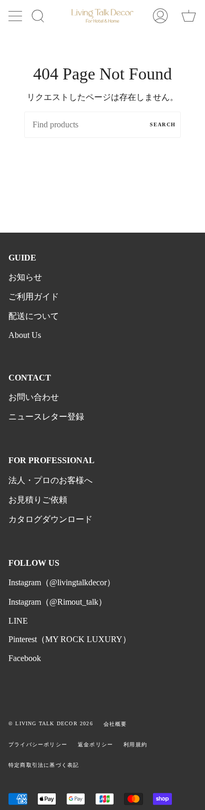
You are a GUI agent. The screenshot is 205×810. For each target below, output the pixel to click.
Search (163, 124)
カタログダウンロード (50, 519)
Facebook (24, 658)
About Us (24, 335)
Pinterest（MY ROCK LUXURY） (69, 639)
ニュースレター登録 (46, 416)
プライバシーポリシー (37, 744)
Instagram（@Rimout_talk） (57, 601)
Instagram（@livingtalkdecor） (61, 582)
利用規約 (135, 744)
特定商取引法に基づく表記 (43, 765)
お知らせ (25, 277)
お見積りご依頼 (37, 499)
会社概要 (115, 724)
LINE (18, 620)
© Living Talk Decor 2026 (50, 723)
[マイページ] (160, 16)
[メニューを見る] (16, 16)
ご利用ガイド (33, 296)
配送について (33, 316)
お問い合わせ (33, 397)
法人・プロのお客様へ (50, 480)
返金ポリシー (95, 744)
